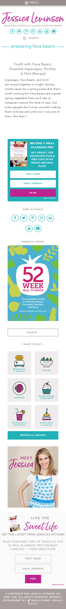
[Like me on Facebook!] (12, 31)
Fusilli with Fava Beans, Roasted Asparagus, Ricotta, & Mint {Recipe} (33, 69)
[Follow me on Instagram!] (33, 31)
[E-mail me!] (53, 31)
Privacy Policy (50, 198)
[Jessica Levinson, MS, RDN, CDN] (33, 19)
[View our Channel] (46, 31)
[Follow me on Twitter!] (19, 31)
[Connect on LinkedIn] (39, 31)
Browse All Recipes (33, 435)
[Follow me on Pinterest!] (26, 31)
